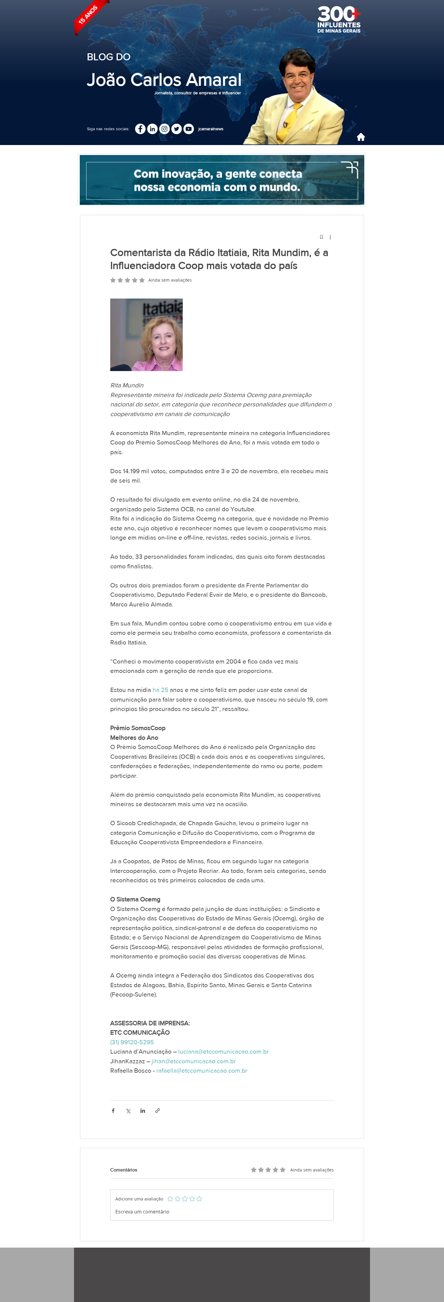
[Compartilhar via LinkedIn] (143, 1110)
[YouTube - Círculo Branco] (188, 129)
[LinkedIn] (152, 129)
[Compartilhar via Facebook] (113, 1110)
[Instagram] (164, 129)
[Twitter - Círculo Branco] (176, 129)
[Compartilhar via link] (157, 1110)
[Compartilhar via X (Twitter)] (128, 1110)
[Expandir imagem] (146, 335)
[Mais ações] (330, 237)
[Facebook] (140, 129)
